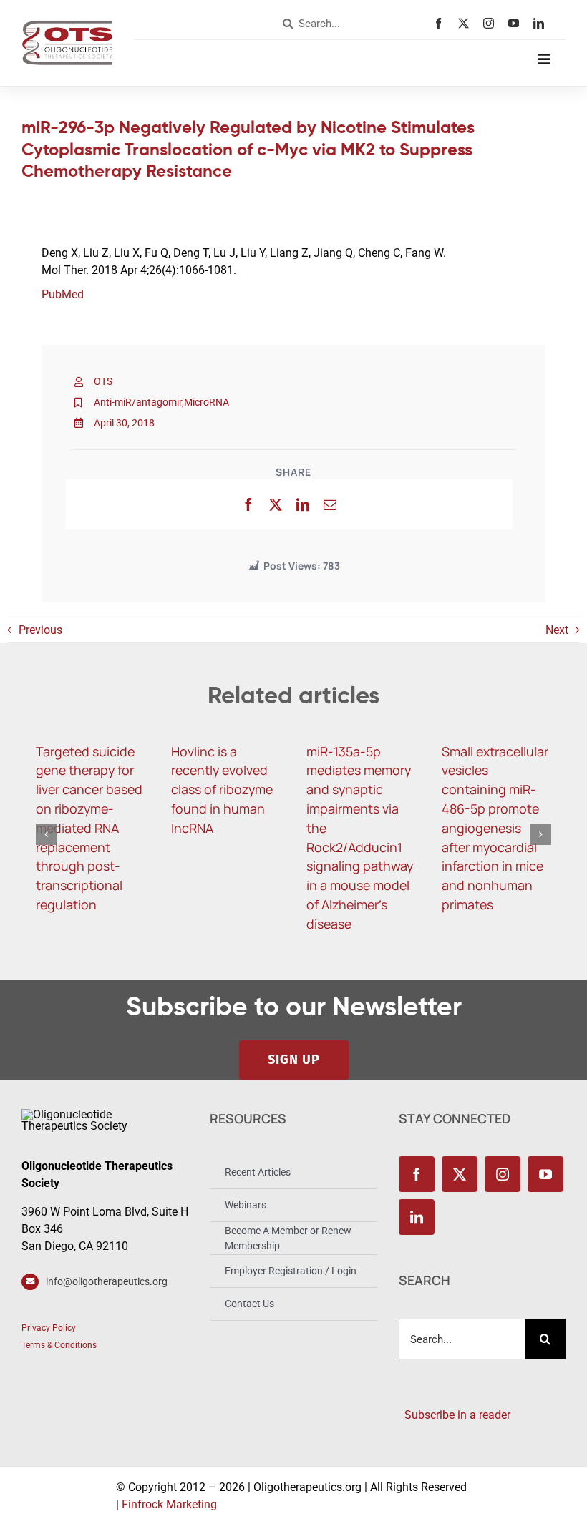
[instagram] (492, 23)
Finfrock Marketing (169, 1504)
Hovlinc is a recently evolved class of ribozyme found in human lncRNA (222, 789)
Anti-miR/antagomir (138, 402)
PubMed (63, 294)
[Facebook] (248, 504)
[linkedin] (542, 23)
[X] (275, 504)
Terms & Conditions (59, 1345)
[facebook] (442, 23)
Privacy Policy (48, 1328)
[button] (46, 834)
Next (556, 630)
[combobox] (355, 23)
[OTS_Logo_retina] (67, 25)
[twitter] (467, 23)
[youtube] (517, 23)
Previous (40, 630)
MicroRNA (206, 402)
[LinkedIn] (302, 504)
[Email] (330, 504)
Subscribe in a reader (454, 1415)
